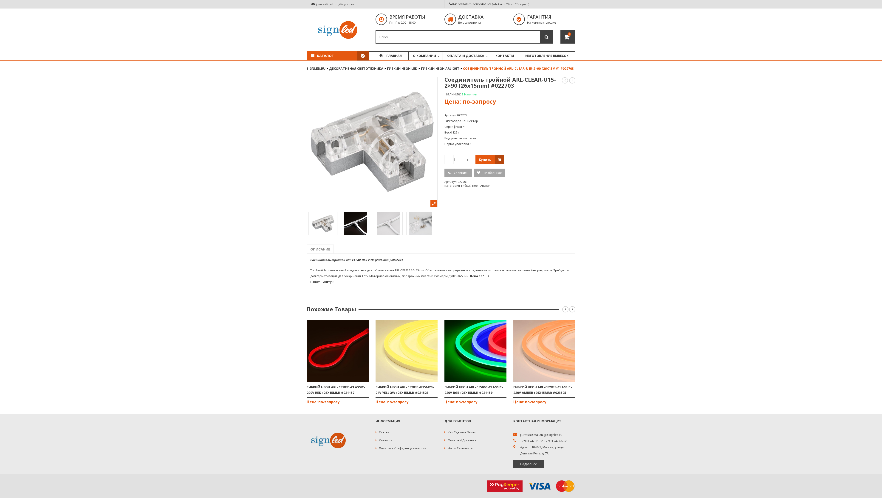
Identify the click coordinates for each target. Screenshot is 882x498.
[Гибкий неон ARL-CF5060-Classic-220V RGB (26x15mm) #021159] (475, 351)
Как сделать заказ (462, 432)
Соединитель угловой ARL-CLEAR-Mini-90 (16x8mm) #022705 (572, 80)
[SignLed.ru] (338, 30)
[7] (420, 223)
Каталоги (386, 440)
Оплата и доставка (462, 440)
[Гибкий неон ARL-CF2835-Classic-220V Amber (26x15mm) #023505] (544, 351)
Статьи (384, 432)
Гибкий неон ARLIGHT (440, 68)
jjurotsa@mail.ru (326, 4)
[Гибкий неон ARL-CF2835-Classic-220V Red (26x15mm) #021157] (338, 351)
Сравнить (461, 173)
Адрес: (525, 447)
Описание (320, 249)
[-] (449, 159)
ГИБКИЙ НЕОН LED (402, 68)
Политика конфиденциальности (402, 448)
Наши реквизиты (460, 448)
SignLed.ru (316, 68)
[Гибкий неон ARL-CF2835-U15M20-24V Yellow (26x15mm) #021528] (407, 351)
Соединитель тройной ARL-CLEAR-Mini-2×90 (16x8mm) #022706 (565, 80)
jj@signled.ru (346, 4)
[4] (322, 223)
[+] (467, 159)
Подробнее (528, 464)
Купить (485, 159)
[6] (388, 223)
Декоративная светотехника (356, 68)
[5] (355, 223)
